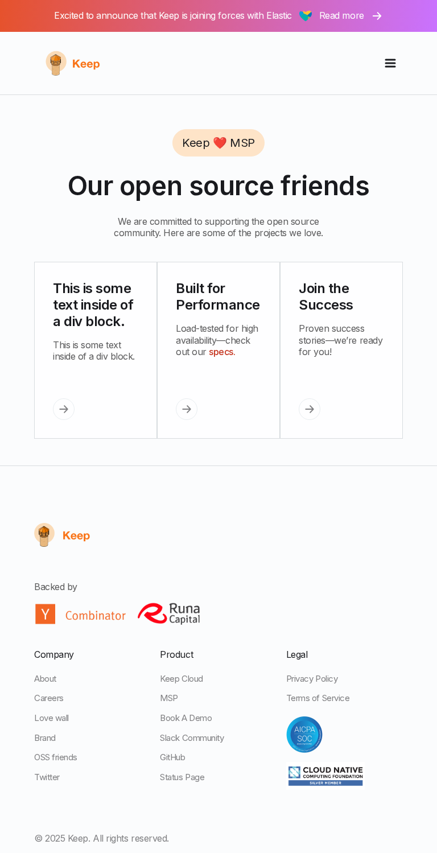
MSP (169, 698)
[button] (390, 63)
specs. (222, 351)
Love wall (51, 717)
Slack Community (192, 737)
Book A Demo (186, 717)
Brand (45, 737)
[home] (81, 63)
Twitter (47, 777)
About (45, 678)
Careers (49, 698)
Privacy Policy (312, 678)
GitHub (172, 757)
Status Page (182, 777)
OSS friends (55, 757)
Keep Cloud (181, 678)
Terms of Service (318, 698)
